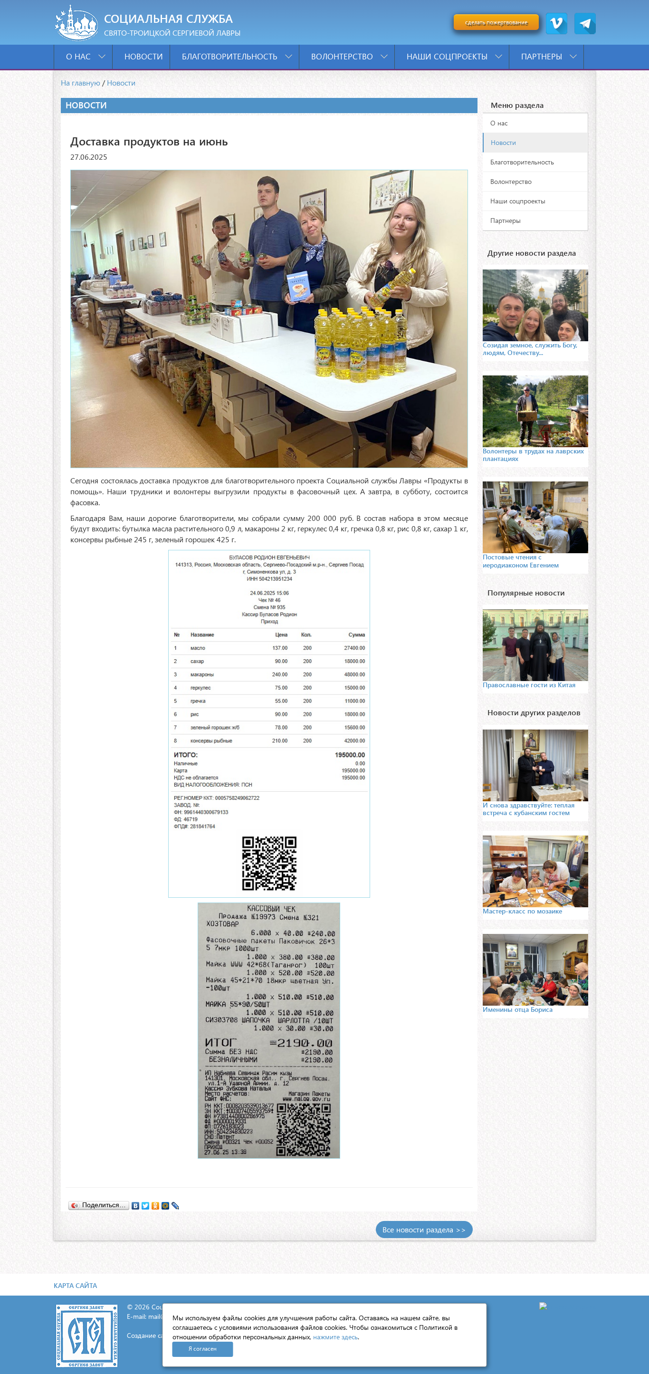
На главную (80, 82)
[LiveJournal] (176, 1203)
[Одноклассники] (156, 1203)
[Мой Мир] (166, 1203)
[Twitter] (146, 1203)
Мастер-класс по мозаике (522, 910)
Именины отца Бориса (518, 1009)
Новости (143, 56)
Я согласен (203, 1348)
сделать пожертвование (496, 22)
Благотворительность (231, 56)
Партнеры (542, 56)
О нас (79, 56)
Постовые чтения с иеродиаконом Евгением (521, 560)
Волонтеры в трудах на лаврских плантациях (533, 454)
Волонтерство (343, 56)
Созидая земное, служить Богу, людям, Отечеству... (530, 348)
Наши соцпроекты (448, 56)
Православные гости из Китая (529, 684)
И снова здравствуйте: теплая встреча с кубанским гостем (528, 808)
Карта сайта (75, 1285)
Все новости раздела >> (424, 1229)
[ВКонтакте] (136, 1203)
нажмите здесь (335, 1336)
